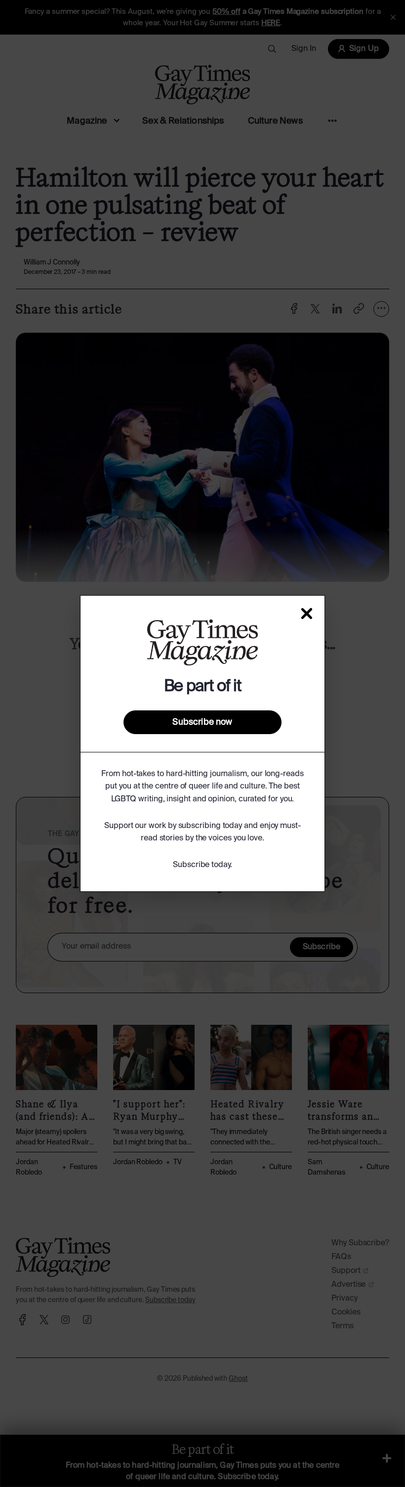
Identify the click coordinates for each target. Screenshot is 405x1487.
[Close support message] (307, 613)
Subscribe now (202, 722)
